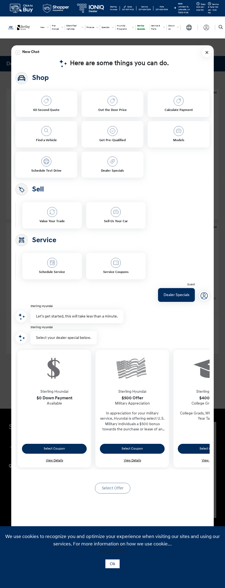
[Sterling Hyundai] (21, 27)
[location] (175, 8)
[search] (221, 27)
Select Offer (112, 488)
